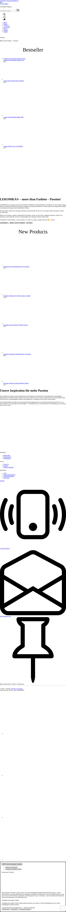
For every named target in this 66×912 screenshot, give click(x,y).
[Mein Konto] (4, 17)
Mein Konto (6, 455)
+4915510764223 (5, 548)
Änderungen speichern (25, 909)
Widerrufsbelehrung (8, 476)
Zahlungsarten (7, 457)
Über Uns (6, 464)
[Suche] (18, 10)
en (2, 2)
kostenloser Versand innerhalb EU (9, 0)
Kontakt (5, 466)
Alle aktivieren (5, 909)
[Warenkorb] (4, 19)
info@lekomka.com (5, 616)
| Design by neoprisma (17, 688)
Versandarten (6, 458)
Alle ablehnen (14, 909)
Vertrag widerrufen (8, 467)
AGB (4, 473)
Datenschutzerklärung (9, 474)
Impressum (6, 478)
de (0, 2)
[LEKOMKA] (4, 4)
